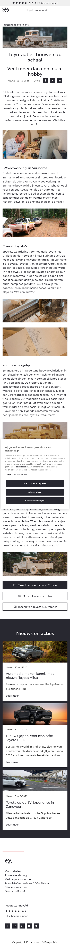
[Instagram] (15, 926)
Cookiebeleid (13, 871)
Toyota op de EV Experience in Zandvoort (30, 804)
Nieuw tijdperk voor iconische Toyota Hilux (29, 737)
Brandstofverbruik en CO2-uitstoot (27, 883)
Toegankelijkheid (16, 891)
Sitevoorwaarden (16, 887)
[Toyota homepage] (5, 10)
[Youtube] (29, 926)
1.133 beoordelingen (46, 3)
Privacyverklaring (16, 875)
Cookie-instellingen (35, 500)
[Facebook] (45, 80)
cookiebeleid (22, 466)
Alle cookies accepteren (34, 483)
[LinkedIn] (59, 80)
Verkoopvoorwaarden (18, 879)
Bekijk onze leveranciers (16, 474)
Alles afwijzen (35, 492)
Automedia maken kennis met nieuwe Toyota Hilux (30, 675)
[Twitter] (52, 80)
